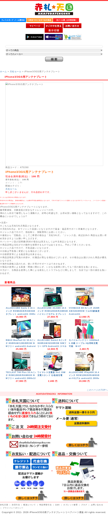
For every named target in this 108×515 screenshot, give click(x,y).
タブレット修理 (70, 505)
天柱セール (15, 71)
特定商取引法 (45, 505)
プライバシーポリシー (13, 508)
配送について (29, 505)
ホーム (3, 71)
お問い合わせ (97, 505)
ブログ (84, 505)
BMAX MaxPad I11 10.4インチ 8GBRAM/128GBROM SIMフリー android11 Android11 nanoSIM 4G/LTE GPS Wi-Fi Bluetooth (21, 346)
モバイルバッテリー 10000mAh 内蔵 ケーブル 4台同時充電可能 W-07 (84, 343)
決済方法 (16, 505)
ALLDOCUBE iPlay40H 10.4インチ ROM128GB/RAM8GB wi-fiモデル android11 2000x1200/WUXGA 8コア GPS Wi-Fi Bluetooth (84, 378)
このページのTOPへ (97, 390)
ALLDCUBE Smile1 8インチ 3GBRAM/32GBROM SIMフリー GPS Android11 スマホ (52, 343)
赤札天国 (4, 505)
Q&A (57, 505)
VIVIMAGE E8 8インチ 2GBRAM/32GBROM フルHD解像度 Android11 (84, 311)
